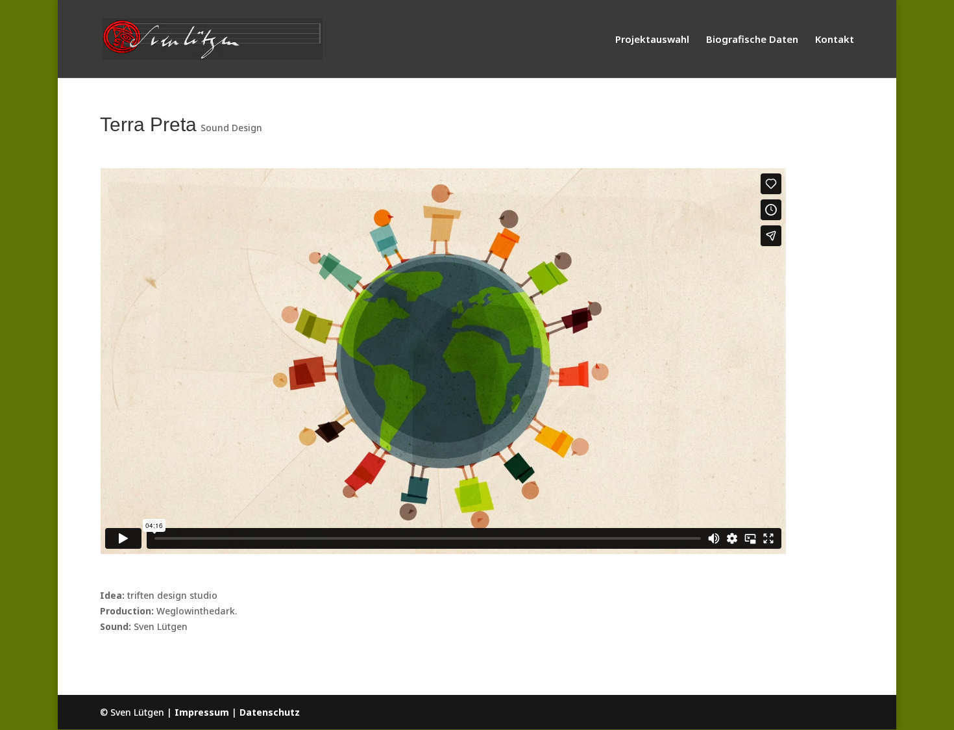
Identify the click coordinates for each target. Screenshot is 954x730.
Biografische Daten (752, 39)
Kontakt (834, 39)
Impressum (202, 712)
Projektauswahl (652, 39)
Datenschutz (269, 712)
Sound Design (231, 127)
